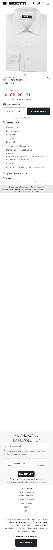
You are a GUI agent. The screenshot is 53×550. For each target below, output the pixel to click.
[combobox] (14, 111)
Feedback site (26, 503)
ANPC (26, 507)
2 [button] (27, 74)
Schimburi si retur (26, 495)
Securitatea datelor (26, 499)
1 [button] (25, 74)
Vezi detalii (35, 191)
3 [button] (29, 74)
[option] (26, 39)
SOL (27, 511)
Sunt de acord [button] (26, 542)
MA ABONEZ (26, 474)
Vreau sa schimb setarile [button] (26, 536)
